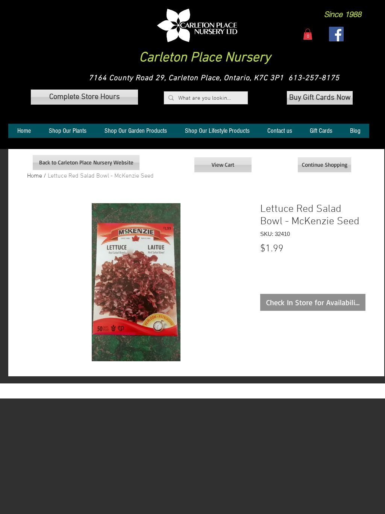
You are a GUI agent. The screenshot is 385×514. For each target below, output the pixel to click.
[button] (197, 25)
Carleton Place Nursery (205, 58)
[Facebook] (336, 34)
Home (34, 176)
